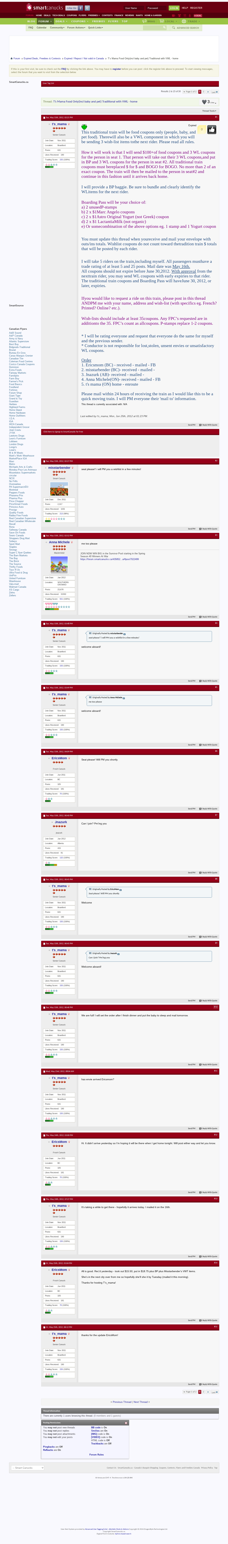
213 (61, 514)
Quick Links (94, 27)
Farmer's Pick (16, 381)
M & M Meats (16, 452)
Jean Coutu (15, 430)
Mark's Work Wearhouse (21, 455)
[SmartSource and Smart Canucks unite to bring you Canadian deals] (23, 313)
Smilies (95, 1430)
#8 (216, 879)
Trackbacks (97, 1443)
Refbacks (48, 1450)
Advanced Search (188, 27)
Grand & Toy (15, 398)
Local (171, 21)
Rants (139, 15)
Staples (13, 547)
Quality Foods (16, 512)
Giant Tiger (14, 395)
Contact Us (111, 1468)
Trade (194, 21)
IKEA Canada (16, 424)
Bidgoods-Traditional (19, 347)
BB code (95, 1427)
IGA (11, 421)
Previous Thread (122, 1401)
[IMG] (94, 1434)
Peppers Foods (17, 492)
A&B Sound (15, 333)
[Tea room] (173, 15)
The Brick (14, 561)
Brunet (12, 350)
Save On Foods (17, 532)
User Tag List (48, 83)
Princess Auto (16, 507)
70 (61, 794)
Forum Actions (75, 27)
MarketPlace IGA (18, 458)
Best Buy (14, 344)
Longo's (13, 447)
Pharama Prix (16, 495)
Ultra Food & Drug (18, 572)
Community (56, 27)
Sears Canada (16, 535)
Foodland (14, 387)
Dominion (14, 367)
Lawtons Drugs (16, 435)
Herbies (13, 404)
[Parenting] (190, 15)
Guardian (13, 401)
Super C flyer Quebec (20, 552)
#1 (216, 117)
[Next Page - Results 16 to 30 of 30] (208, 92)
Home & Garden (153, 15)
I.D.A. (12, 418)
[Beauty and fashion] (179, 15)
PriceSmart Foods (18, 504)
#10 (215, 1007)
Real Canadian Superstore (22, 518)
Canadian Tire (16, 358)
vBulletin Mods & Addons (119, 1529)
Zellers (12, 595)
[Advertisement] (109, 446)
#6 (216, 751)
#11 (215, 1071)
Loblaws (13, 441)
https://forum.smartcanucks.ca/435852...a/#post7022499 (109, 559)
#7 (216, 815)
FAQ (30, 27)
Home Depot (15, 410)
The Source (15, 564)
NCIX (12, 478)
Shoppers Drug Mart (19, 538)
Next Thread (141, 1401)
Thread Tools (208, 111)
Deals (47, 15)
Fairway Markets (17, 372)
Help (185, 8)
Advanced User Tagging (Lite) (96, 1529)
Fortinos (13, 390)
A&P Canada (15, 335)
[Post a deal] (198, 15)
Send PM (191, 425)
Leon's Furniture (17, 438)
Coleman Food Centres (21, 361)
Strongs (13, 549)
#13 (215, 1199)
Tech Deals (58, 15)
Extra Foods (15, 370)
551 (61, 599)
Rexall (12, 524)
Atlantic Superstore (19, 341)
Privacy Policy (207, 1468)
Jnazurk (61, 822)
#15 (215, 1327)
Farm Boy (14, 378)
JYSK (12, 432)
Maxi (11, 461)
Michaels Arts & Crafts (20, 467)
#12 (215, 1135)
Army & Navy (16, 338)
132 (61, 858)
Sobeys (13, 541)
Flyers (82, 15)
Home (39, 15)
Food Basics (15, 384)
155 (61, 160)
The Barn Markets (18, 555)
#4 (216, 623)
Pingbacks (49, 1446)
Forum (45, 21)
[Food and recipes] (185, 15)
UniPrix (13, 575)
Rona (11, 527)
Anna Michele (59, 542)
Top (125, 21)
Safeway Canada (18, 529)
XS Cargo (14, 589)
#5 (216, 687)
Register (196, 8)
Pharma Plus (15, 498)
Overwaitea (15, 484)
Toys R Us (14, 569)
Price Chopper (16, 501)
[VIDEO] (95, 1437)
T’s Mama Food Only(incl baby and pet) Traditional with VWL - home (95, 101)
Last (213, 92)
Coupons (72, 15)
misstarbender (59, 468)
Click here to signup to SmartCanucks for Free (63, 432)
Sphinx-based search (123, 1534)
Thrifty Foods (16, 567)
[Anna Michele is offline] (59, 565)
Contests (107, 15)
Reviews (129, 15)
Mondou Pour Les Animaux (23, 469)
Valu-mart (14, 584)
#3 (216, 535)
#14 (215, 1263)
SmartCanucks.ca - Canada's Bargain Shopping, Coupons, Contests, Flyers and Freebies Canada (159, 1468)
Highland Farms (17, 407)
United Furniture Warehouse (17, 580)
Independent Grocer (19, 427)
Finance (119, 15)
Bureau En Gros (17, 353)
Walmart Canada (17, 587)
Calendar (41, 27)
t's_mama (59, 124)
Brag (151, 21)
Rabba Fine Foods (18, 515)
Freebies (94, 15)
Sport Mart (14, 544)
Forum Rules (96, 1454)
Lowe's (12, 450)
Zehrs (12, 592)
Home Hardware (17, 412)
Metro (12, 464)
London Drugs (16, 444)
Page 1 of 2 (191, 92)
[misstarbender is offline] (59, 488)
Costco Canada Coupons (22, 364)
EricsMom (59, 758)
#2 (216, 461)
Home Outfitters (17, 415)
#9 (216, 943)
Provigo (13, 509)
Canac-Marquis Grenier (21, 355)
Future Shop (15, 392)
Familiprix (14, 375)
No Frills (13, 481)
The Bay (13, 558)
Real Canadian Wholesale (22, 521)
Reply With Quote (210, 425)
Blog (31, 21)
